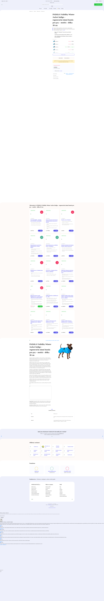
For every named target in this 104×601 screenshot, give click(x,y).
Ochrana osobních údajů (63, 496)
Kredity (47, 489)
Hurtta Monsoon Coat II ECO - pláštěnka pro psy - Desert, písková (35, 246)
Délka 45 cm (56, 52)
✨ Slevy (58, 8)
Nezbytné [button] (1, 541)
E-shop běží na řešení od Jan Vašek (52, 507)
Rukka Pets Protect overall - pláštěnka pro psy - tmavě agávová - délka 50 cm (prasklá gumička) (36, 296)
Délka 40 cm (56, 49)
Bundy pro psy (43, 11)
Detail (41, 230)
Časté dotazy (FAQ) (67, 471)
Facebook (61, 493)
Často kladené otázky (49, 490)
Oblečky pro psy (38, 11)
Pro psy (40, 8)
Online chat (37, 471)
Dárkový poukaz (48, 492)
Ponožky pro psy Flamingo (66, 219)
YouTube (61, 490)
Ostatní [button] (1, 538)
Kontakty (61, 489)
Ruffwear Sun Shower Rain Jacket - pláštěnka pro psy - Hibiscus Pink (36, 322)
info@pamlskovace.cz (52, 471)
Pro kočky (45, 8)
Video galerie (47, 496)
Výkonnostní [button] (1, 528)
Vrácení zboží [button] (54, 75)
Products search (52, 2)
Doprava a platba (48, 486)
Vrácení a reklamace (48, 494)
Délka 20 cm (56, 41)
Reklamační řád (48, 493)
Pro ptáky (50, 8)
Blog (60, 486)
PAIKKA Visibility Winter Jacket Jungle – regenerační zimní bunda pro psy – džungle (67, 296)
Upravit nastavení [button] (2, 515)
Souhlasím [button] (2, 517)
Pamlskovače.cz (31, 11)
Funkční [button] (1, 525)
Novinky (55, 8)
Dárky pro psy (33, 486)
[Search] (52, 6)
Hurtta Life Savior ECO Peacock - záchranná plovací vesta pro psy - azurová (52, 221)
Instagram (61, 492)
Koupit (72, 52)
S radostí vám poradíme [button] (55, 78)
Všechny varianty (63, 54)
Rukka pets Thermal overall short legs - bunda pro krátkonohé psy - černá (67, 271)
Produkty (35, 11)
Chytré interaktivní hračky (35, 493)
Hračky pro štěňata (34, 492)
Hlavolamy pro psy (34, 490)
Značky (62, 8)
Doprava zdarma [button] (55, 73)
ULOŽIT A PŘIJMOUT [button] (3, 544)
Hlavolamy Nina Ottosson (35, 494)
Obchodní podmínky (63, 494)
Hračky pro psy (33, 489)
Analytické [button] (1, 531)
